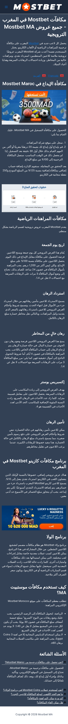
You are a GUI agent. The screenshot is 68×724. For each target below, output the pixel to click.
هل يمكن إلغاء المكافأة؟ (50, 702)
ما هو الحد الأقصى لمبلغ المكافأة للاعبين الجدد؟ (37, 694)
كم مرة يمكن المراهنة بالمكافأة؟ (45, 698)
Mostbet (34, 43)
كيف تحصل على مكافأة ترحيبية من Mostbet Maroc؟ (34, 662)
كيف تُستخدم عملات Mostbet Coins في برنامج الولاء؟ (33, 690)
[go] (34, 107)
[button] (34, 662)
